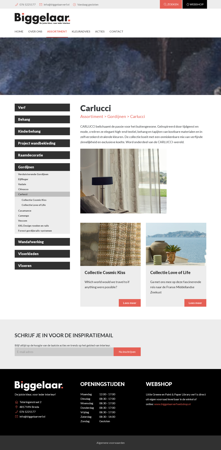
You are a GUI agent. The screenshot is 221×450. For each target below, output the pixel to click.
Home (19, 31)
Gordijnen (26, 167)
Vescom (22, 220)
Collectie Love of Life (34, 204)
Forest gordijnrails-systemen (35, 230)
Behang (24, 119)
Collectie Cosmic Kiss (34, 199)
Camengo (23, 215)
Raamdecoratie (30, 155)
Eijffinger (23, 179)
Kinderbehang (29, 131)
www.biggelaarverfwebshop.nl (172, 404)
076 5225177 (27, 4)
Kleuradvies (81, 31)
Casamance (24, 210)
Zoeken (173, 4)
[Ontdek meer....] (123, 183)
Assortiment (57, 31)
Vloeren (24, 266)
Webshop (197, 4)
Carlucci (22, 194)
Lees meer (129, 302)
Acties (100, 31)
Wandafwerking (31, 242)
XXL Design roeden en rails (33, 225)
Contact (116, 31)
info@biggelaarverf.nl (56, 4)
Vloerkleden (28, 254)
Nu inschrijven (127, 351)
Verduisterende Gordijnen (33, 174)
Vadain (22, 184)
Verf (22, 107)
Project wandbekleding (36, 143)
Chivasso (23, 189)
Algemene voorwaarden (111, 442)
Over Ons (35, 31)
